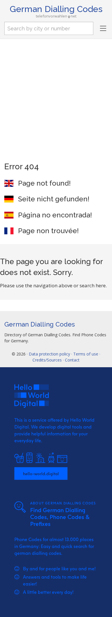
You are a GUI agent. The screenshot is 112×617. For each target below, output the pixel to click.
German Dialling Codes (56, 9)
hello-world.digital (41, 473)
